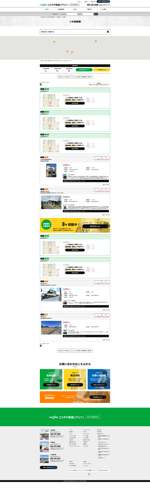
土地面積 (96, 84)
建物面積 (100, 84)
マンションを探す (72, 435)
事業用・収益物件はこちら (103, 1)
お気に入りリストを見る (64, 77)
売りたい (75, 9)
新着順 (91, 84)
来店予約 (86, 1)
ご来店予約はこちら (102, 69)
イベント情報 (103, 9)
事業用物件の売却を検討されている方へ (104, 455)
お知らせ (85, 431)
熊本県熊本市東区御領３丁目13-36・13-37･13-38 (52, 193)
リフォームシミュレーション (74, 446)
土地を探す (71, 439)
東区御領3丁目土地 (45, 191)
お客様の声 (89, 9)
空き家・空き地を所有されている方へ (104, 449)
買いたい (47, 9)
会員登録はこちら (51, 385)
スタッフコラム (86, 433)
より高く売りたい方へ (102, 442)
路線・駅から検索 (72, 444)
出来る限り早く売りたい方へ (103, 444)
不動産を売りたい (100, 433)
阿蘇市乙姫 (43, 316)
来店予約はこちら (75, 385)
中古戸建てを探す (72, 437)
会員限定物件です (45, 91)
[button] (54, 42)
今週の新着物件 (61, 9)
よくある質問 (85, 437)
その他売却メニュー (101, 457)
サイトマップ (85, 465)
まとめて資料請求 (97, 283)
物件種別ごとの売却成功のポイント (104, 439)
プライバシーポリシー (87, 463)
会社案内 (85, 461)
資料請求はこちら (97, 397)
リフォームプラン (86, 429)
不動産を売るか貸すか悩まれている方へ (104, 452)
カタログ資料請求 (72, 465)
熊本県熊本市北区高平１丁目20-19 (48, 285)
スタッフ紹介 (85, 446)
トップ (70, 429)
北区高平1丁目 (44, 283)
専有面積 (104, 84)
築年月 (107, 84)
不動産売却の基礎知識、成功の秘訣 (104, 436)
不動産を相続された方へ (102, 446)
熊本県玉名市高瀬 (45, 161)
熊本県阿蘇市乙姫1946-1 (46, 318)
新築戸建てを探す (72, 441)
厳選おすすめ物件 (86, 439)
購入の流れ (99, 429)
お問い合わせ (93, 1)
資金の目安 (99, 431)
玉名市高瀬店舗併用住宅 (46, 159)
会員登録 (79, 1)
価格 (94, 84)
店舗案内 (85, 444)
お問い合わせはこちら (98, 385)
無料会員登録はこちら (84, 69)
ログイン (71, 433)
